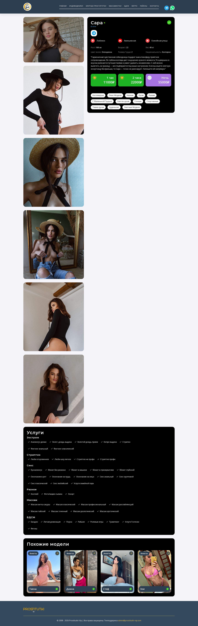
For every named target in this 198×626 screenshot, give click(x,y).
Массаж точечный (59, 511)
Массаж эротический (109, 511)
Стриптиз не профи (85, 459)
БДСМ (126, 6)
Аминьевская (130, 40)
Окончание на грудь (61, 476)
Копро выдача (110, 442)
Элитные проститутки (96, 6)
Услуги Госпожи (132, 522)
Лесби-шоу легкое (63, 459)
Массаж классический (65, 504)
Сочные (138, 101)
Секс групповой (126, 476)
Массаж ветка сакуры (40, 504)
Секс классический (39, 483)
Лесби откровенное (40, 459)
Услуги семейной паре (84, 483)
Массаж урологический (83, 511)
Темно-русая (98, 107)
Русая (141, 95)
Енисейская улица (159, 40)
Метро (134, 6)
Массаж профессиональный (93, 504)
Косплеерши (98, 95)
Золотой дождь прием (87, 442)
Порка (69, 522)
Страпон (126, 442)
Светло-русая (123, 101)
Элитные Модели (132, 107)
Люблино (101, 40)
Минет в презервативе (103, 470)
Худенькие (114, 107)
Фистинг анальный (39, 448)
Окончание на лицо (85, 476)
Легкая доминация (52, 522)
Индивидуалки (76, 6)
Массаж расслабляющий (122, 504)
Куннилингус (36, 470)
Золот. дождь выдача (62, 442)
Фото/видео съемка (53, 494)
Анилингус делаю (38, 442)
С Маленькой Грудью (102, 101)
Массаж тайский (38, 511)
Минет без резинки (57, 470)
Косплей (34, 494)
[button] (166, 8)
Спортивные (152, 101)
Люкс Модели (115, 95)
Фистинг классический (64, 448)
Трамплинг (114, 522)
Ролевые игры (96, 522)
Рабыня (81, 522)
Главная (62, 6)
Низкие (130, 95)
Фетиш (34, 528)
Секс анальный (106, 476)
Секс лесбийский (60, 483)
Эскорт (71, 494)
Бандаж (34, 522)
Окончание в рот (38, 476)
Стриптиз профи (107, 459)
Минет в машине (79, 470)
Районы (143, 6)
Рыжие (152, 95)
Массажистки (115, 6)
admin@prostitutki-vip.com (129, 620)
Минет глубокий (127, 470)
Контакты (154, 6)
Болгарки (166, 52)
